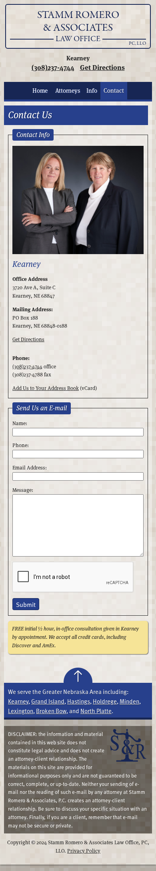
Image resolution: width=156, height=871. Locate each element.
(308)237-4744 (53, 67)
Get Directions (102, 67)
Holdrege (105, 701)
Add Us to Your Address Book (45, 388)
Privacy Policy (83, 850)
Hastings (78, 701)
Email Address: (29, 467)
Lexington (20, 710)
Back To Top (78, 675)
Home (40, 90)
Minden (129, 701)
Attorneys (67, 90)
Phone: (20, 445)
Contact (114, 90)
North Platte (96, 710)
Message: (22, 490)
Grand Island (47, 701)
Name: (19, 423)
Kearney (18, 701)
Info (91, 90)
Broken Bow (51, 710)
